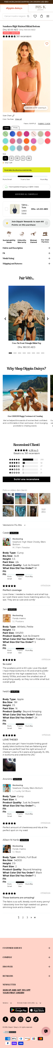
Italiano (5, 1003)
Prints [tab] (15, 128)
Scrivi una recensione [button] (26, 479)
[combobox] (17, 16)
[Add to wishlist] (47, 43)
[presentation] (26, 76)
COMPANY (7, 957)
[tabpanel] (26, 140)
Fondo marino (19, 618)
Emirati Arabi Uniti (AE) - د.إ (27, 1003)
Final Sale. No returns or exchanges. (18, 170)
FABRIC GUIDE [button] (44, 124)
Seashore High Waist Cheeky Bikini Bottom (29, 543)
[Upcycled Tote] (15, 209)
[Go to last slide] (5, 318)
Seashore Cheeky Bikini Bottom (28, 788)
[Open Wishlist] (35, 16)
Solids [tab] (6, 128)
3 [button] (27, 917)
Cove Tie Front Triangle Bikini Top (26, 343)
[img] (9, 586)
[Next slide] (47, 318)
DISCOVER (8, 966)
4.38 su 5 (33, 450)
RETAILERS (8, 976)
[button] (9, 36)
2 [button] (23, 917)
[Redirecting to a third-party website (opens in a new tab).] (19, 1010)
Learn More (24, 211)
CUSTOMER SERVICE (12, 948)
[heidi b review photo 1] (9, 764)
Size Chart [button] (7, 116)
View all (18, 119)
